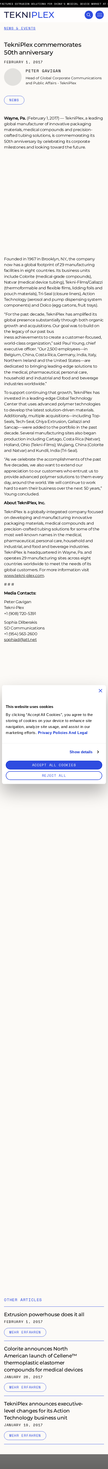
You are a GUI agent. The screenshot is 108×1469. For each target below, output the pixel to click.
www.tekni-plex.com (24, 575)
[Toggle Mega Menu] (99, 15)
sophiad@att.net (20, 639)
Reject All (54, 775)
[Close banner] (100, 690)
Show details (81, 752)
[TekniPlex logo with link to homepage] (29, 15)
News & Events (20, 28)
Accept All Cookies (54, 764)
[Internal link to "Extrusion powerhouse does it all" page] (54, 1324)
